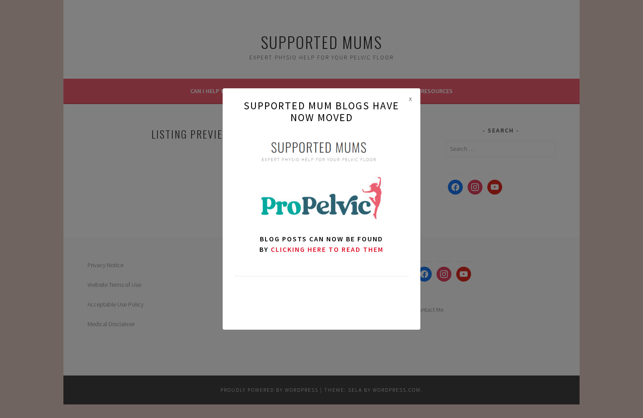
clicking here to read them (327, 249)
